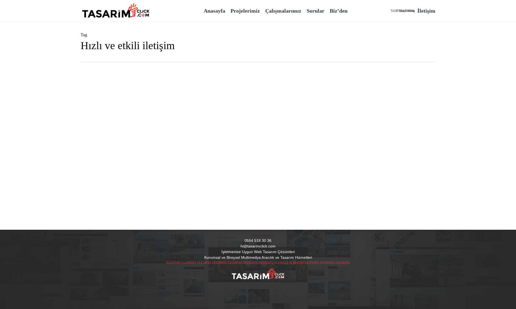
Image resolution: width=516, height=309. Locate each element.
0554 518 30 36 (258, 240)
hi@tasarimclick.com (258, 246)
